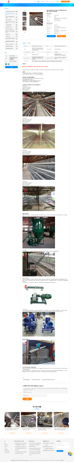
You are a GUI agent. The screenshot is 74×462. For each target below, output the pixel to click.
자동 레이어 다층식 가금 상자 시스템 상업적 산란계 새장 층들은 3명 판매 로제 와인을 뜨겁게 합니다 (60, 430)
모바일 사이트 (6, 450)
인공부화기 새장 (11, 26)
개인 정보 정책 (6, 452)
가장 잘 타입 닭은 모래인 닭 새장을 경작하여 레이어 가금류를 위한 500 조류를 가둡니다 (45, 430)
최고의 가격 (51, 36)
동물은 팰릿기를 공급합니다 (11, 42)
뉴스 (5, 447)
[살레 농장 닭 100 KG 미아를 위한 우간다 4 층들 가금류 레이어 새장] (28, 419)
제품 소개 (6, 444)
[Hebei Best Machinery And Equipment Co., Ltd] (8, 1)
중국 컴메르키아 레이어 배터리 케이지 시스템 (18, 460)
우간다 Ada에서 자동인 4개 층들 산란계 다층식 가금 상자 (20, 452)
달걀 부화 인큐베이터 (11, 46)
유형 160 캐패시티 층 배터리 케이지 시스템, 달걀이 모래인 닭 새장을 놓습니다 (20, 448)
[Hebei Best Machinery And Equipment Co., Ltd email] (6, 64)
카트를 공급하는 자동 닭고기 (11, 39)
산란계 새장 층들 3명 (26, 379)
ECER (62, 460)
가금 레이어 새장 (11, 19)
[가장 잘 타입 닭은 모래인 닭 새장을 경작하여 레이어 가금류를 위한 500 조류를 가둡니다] (44, 419)
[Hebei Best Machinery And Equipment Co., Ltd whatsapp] (9, 64)
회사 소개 (6, 446)
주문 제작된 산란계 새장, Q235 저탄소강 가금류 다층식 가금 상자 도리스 (35, 453)
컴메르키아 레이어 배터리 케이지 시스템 (48, 379)
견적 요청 (65, 1)
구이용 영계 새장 (11, 24)
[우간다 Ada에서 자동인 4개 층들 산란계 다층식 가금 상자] (12, 419)
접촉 (61, 36)
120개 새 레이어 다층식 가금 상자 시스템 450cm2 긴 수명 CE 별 (20, 444)
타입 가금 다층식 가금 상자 (36, 379)
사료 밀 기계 (11, 36)
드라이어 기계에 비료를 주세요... (11, 31)
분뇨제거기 (11, 34)
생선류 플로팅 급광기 (11, 48)
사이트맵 (6, 449)
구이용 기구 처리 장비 (11, 44)
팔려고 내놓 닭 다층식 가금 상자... (11, 22)
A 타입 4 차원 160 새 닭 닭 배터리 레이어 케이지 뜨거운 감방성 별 (35, 449)
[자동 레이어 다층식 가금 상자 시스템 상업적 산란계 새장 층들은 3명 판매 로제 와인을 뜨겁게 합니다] (61, 419)
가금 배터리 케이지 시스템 (11, 11)
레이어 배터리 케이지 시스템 (11, 14)
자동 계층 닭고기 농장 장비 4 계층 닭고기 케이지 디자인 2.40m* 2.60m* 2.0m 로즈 (35, 445)
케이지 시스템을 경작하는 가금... (11, 17)
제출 (27, 399)
